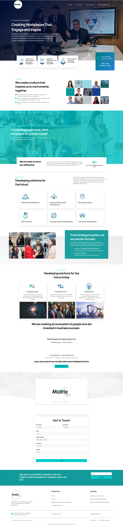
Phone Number (40, 437)
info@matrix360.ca (95, 514)
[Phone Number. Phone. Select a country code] (38, 440)
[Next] (115, 30)
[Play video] (61, 391)
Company (38, 443)
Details (38, 449)
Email (37, 431)
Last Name (65, 425)
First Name (39, 425)
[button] (79, 4)
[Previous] (8, 30)
